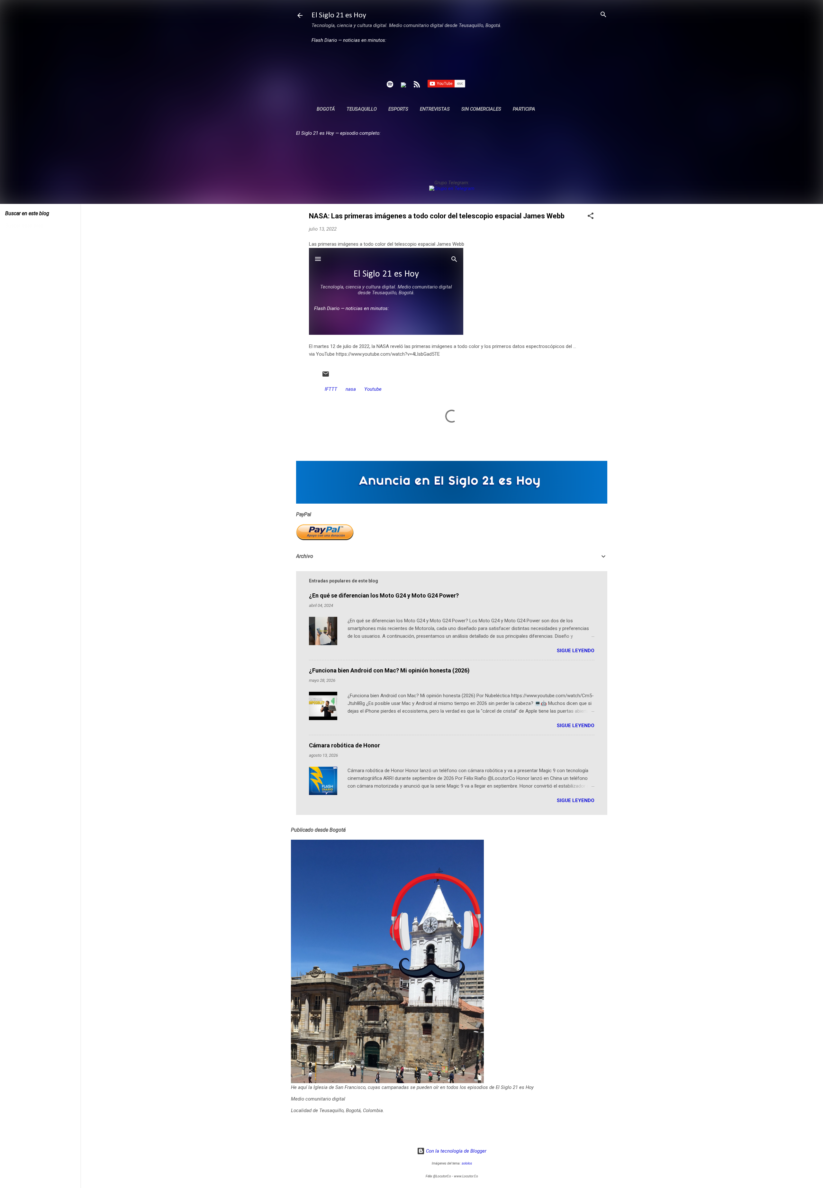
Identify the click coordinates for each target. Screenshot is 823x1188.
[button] (590, 216)
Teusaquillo (362, 109)
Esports (398, 109)
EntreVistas (435, 109)
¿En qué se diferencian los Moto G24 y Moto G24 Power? (384, 595)
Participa (524, 109)
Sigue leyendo (575, 650)
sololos (467, 1163)
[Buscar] (603, 15)
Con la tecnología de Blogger (455, 1151)
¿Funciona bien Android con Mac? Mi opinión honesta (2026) (389, 670)
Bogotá (326, 109)
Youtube (373, 389)
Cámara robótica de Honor (344, 745)
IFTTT (331, 389)
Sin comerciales (481, 109)
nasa (351, 389)
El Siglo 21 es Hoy (339, 15)
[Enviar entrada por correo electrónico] (326, 376)
